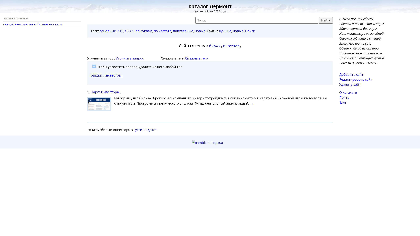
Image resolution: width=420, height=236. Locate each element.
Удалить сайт (350, 84)
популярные (183, 31)
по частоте (162, 31)
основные (108, 31)
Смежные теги (196, 58)
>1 (132, 31)
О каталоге (348, 92)
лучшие (225, 31)
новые (200, 31)
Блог (342, 102)
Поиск (250, 31)
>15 (120, 31)
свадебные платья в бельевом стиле (32, 24)
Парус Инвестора (105, 92)
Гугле (138, 130)
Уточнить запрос (130, 58)
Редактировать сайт (355, 79)
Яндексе (150, 130)
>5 (126, 31)
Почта (344, 97)
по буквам (144, 31)
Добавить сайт (351, 74)
